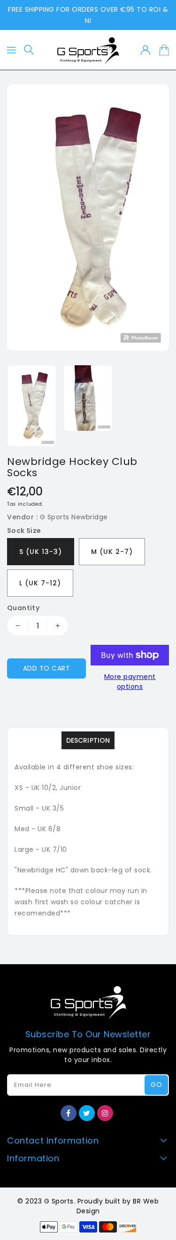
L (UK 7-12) (40, 583)
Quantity (23, 608)
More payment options (130, 681)
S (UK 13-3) (40, 551)
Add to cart (46, 668)
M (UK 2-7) (112, 551)
